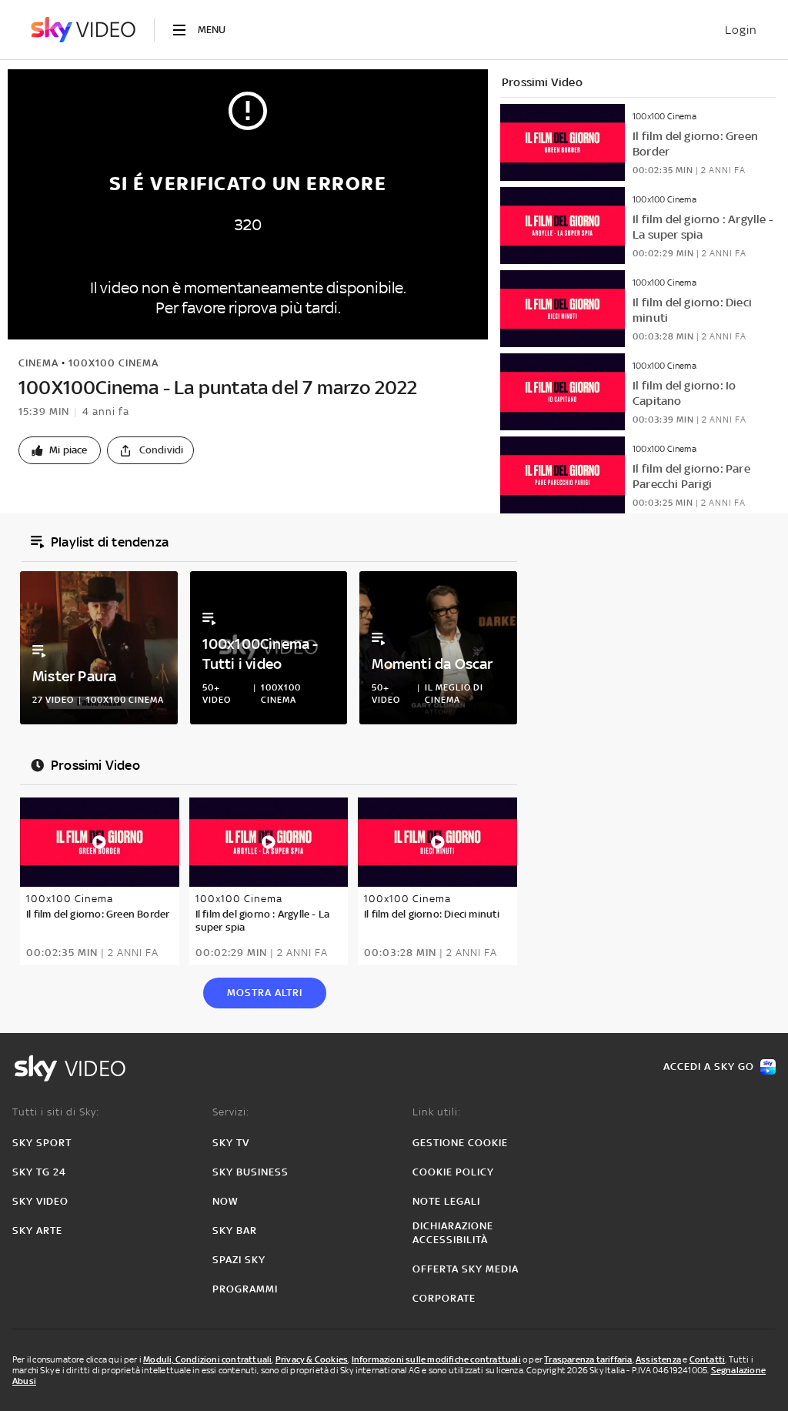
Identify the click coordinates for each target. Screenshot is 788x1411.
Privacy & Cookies (311, 1359)
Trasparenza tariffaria (588, 1359)
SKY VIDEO (40, 1201)
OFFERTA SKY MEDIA (465, 1269)
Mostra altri (264, 992)
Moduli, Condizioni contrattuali (207, 1359)
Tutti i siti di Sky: (55, 1112)
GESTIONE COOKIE (460, 1143)
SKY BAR (234, 1230)
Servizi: (230, 1112)
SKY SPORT (42, 1143)
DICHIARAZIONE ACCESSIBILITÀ (452, 1232)
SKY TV (230, 1143)
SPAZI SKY (238, 1260)
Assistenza (658, 1359)
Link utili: (436, 1112)
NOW (225, 1201)
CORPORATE (444, 1298)
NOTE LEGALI (446, 1201)
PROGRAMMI (245, 1289)
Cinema (38, 363)
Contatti (708, 1359)
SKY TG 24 (39, 1172)
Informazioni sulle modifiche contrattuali (436, 1359)
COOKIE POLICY (453, 1172)
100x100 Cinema (113, 363)
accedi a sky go (708, 1066)
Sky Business (250, 1172)
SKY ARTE (37, 1230)
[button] (59, 450)
